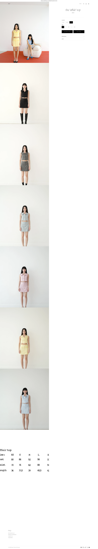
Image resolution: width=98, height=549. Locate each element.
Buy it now (79, 31)
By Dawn (12, 547)
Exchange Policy (11, 533)
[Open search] (83, 4)
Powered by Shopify (17, 547)
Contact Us (10, 536)
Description (64, 36)
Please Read (10, 537)
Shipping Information (12, 534)
